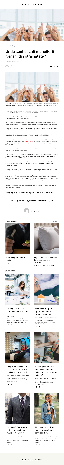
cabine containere (28, 141)
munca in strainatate (47, 192)
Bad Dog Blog (32, 4)
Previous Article (12, 221)
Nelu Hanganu (12, 65)
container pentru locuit (33, 192)
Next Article (53, 221)
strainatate (33, 194)
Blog (13, 46)
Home (7, 46)
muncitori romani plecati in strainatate (17, 194)
